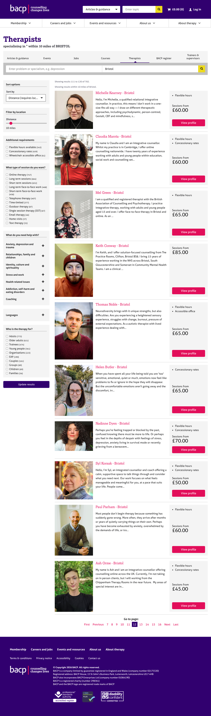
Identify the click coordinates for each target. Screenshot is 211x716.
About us (145, 23)
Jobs (76, 60)
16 (159, 624)
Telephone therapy (22, 198)
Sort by (10, 91)
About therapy (187, 23)
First (87, 624)
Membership (19, 23)
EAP (14, 356)
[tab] (26, 246)
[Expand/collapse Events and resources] (119, 23)
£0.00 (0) (178, 9)
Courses (105, 60)
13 (141, 624)
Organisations (19, 352)
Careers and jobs (60, 23)
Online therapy (20, 174)
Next (167, 624)
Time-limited (19, 202)
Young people (19, 348)
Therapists (135, 60)
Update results (26, 384)
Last (175, 624)
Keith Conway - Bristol (112, 246)
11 (128, 624)
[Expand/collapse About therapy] (199, 23)
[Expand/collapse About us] (154, 23)
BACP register (163, 60)
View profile (188, 122)
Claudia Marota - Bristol (113, 136)
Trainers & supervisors (193, 58)
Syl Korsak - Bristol (110, 463)
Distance (11, 119)
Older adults (19, 340)
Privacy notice (44, 658)
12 (134, 624)
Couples (16, 360)
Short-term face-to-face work (25, 193)
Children (16, 369)
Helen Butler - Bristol (111, 367)
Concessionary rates (23, 151)
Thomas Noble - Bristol (113, 304)
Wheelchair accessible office (27, 155)
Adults (15, 336)
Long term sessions (22, 178)
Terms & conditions (21, 658)
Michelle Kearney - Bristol (115, 93)
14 (147, 624)
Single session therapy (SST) (27, 210)
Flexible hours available (25, 147)
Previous (98, 624)
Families (16, 373)
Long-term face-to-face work (28, 187)
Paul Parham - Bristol (112, 507)
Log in (197, 9)
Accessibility (63, 658)
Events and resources (103, 23)
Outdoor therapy (20, 206)
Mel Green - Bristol (110, 193)
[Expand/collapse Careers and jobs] (74, 23)
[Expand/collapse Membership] (29, 23)
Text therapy (18, 223)
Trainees (16, 344)
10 (122, 624)
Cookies (79, 658)
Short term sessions (23, 182)
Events (47, 60)
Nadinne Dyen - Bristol (113, 423)
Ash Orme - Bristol (109, 563)
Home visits (18, 218)
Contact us (94, 658)
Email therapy (19, 214)
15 (153, 624)
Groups (15, 365)
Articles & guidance (18, 60)
